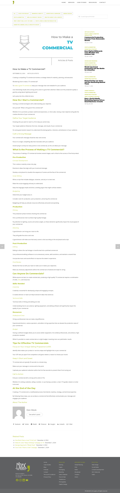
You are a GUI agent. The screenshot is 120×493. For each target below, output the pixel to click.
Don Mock (31, 410)
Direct (76, 477)
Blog (45, 467)
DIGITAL (95, 462)
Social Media (95, 467)
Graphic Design (67, 13)
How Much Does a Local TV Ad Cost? (25, 440)
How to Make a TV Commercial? (29, 69)
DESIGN (62, 462)
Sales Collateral (63, 474)
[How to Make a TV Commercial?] (46, 46)
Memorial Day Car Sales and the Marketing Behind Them (94, 82)
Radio (76, 469)
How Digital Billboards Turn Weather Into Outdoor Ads (93, 52)
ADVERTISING (80, 462)
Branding (61, 472)
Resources (93, 2)
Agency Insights (89, 90)
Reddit (35, 424)
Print (76, 467)
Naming (61, 464)
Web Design (95, 464)
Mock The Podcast (23, 13)
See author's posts (34, 414)
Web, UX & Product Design (34, 17)
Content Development (98, 469)
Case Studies (81, 2)
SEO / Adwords (96, 472)
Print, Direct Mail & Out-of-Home (23, 21)
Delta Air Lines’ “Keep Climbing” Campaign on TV (29, 443)
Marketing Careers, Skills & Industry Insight (26, 24)
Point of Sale (62, 477)
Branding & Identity (37, 13)
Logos (60, 467)
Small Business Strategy (92, 96)
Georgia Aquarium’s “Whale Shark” (25, 445)
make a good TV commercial (22, 86)
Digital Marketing (19, 17)
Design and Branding (91, 61)
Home (64, 2)
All (15, 13)
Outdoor (77, 474)
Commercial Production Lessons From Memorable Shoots (94, 39)
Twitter (26, 424)
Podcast (46, 469)
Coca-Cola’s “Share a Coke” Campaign (26, 447)
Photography (62, 481)
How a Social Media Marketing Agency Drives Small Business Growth (94, 100)
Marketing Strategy (91, 49)
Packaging (62, 469)
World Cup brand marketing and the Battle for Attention (94, 68)
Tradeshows (62, 479)
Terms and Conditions (49, 474)
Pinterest (43, 424)
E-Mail (70, 424)
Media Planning (79, 464)
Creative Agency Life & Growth (53, 17)
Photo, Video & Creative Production (46, 21)
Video (93, 474)
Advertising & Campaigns (53, 13)
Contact (102, 2)
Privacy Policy (47, 477)
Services (71, 2)
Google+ (52, 424)
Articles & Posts (33, 73)
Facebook (17, 424)
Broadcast (77, 472)
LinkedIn (62, 424)
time (19, 280)
